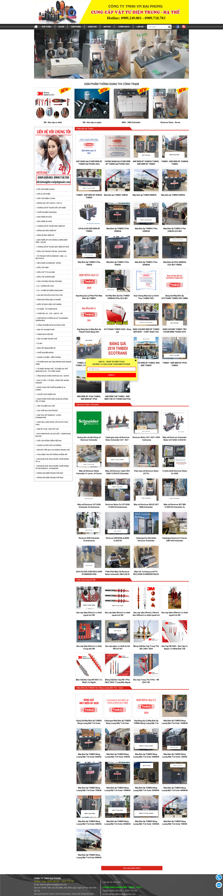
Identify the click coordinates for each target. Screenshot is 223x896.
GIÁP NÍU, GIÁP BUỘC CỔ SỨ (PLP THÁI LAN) (51, 423)
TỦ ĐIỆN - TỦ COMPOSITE (47, 309)
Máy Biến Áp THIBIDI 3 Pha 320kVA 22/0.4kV (174, 230)
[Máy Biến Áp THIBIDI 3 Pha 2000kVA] (146, 214)
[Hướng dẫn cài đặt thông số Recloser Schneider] (89, 422)
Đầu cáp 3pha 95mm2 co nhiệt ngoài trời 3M (117, 614)
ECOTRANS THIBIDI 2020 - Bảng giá (117, 330)
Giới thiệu (46, 27)
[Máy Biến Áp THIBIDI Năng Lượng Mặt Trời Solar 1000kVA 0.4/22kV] (117, 773)
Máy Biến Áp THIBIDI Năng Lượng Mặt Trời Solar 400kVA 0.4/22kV (89, 824)
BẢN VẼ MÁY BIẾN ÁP (45, 235)
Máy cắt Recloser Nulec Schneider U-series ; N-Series (89, 472)
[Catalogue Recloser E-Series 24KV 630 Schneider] (174, 523)
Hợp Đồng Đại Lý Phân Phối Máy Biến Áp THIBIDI (89, 297)
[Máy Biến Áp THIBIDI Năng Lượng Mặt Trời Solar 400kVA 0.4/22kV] (89, 806)
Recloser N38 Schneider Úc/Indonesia (89, 539)
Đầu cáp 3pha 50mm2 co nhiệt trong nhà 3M (89, 647)
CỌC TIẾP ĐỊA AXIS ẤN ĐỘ (47, 410)
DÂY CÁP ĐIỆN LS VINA (46, 198)
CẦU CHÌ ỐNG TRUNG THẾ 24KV (49, 281)
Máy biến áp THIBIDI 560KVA (173, 195)
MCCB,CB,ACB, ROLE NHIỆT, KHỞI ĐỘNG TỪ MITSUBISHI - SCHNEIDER (52, 467)
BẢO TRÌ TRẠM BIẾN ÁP (46, 348)
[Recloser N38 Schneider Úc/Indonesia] (89, 523)
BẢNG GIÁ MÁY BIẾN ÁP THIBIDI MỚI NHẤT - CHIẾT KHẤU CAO (146, 330)
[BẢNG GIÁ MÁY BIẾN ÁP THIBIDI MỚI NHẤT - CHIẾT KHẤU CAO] (146, 314)
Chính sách (123, 27)
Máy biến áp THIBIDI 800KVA (144, 195)
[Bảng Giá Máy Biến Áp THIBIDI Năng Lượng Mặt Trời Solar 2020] (89, 706)
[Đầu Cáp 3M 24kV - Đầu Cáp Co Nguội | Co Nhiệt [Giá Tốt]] (174, 631)
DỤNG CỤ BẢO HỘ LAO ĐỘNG (49, 445)
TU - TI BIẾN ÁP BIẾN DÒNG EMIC (50, 290)
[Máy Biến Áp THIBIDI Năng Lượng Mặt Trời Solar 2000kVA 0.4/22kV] (146, 739)
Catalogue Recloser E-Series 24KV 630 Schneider (174, 539)
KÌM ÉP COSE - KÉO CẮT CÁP (48, 429)
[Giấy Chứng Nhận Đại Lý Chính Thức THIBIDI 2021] (146, 281)
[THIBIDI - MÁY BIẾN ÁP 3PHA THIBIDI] (174, 348)
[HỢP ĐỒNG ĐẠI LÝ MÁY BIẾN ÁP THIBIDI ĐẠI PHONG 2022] (89, 146)
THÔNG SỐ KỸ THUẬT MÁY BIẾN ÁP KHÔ (53, 247)
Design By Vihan (87, 894)
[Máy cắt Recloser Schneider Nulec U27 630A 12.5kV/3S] (174, 422)
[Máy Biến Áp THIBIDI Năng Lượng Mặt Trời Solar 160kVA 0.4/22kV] (174, 739)
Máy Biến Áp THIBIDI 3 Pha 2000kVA (146, 230)
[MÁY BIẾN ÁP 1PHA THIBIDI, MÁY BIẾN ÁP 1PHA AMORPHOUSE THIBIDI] (89, 381)
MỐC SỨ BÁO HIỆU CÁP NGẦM (49, 304)
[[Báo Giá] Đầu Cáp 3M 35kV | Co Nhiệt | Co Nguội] (89, 665)
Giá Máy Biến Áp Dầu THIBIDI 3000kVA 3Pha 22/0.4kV (117, 297)
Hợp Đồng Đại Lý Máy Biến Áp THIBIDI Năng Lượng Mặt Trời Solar (146, 723)
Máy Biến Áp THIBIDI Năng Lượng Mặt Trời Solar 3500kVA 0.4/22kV (146, 790)
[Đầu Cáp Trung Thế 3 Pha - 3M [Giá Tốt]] (146, 665)
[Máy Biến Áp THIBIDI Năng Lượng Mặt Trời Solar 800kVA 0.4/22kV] (89, 840)
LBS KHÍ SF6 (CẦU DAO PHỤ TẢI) (50, 295)
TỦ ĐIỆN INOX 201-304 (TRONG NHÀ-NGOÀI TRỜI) (53, 363)
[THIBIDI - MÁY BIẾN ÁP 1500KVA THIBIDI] (174, 146)
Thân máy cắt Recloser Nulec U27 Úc (146, 472)
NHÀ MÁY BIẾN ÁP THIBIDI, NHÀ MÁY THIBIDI (146, 364)
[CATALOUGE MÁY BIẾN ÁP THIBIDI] (89, 214)
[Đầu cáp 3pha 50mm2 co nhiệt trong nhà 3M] (89, 631)
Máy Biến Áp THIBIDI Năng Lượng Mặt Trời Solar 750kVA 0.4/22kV (89, 790)
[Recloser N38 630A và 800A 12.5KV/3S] (117, 523)
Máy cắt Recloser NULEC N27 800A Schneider (146, 505)
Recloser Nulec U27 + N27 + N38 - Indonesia (146, 438)
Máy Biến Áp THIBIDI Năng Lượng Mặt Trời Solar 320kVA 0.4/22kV (117, 756)
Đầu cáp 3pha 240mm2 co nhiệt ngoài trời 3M (174, 614)
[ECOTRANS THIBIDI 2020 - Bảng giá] (117, 314)
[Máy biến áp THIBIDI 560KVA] (174, 180)
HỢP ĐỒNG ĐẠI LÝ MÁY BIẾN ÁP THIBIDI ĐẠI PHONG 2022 (89, 162)
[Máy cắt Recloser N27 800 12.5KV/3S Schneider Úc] (174, 490)
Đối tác (107, 27)
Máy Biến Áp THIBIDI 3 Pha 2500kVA (146, 263)
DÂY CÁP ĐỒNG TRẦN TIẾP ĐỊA (49, 440)
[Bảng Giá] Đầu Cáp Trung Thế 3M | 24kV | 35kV (146, 647)
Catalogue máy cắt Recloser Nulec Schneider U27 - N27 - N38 (117, 440)
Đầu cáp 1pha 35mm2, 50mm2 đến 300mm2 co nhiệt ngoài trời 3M (146, 615)
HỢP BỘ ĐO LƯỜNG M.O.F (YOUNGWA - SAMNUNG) (52, 319)
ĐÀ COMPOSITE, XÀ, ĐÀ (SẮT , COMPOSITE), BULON (53, 434)
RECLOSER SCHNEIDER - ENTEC (49, 263)
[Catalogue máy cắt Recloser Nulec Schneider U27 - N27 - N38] (117, 422)
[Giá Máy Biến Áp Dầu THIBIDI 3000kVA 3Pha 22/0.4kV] (117, 281)
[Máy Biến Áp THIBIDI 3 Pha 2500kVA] (146, 247)
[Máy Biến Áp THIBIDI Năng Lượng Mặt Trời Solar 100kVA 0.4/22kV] (174, 806)
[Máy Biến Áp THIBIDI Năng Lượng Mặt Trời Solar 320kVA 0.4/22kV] (117, 739)
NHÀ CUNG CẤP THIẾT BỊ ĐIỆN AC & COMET (50, 388)
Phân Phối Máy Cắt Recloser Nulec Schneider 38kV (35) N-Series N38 (117, 574)
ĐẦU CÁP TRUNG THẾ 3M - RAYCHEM (51, 251)
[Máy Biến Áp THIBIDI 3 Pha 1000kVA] (117, 214)
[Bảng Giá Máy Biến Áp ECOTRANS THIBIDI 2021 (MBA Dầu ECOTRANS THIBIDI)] (174, 281)
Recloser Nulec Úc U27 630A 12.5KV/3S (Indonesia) (117, 505)
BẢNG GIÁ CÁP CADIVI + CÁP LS (49, 203)
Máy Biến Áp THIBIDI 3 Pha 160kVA (89, 263)
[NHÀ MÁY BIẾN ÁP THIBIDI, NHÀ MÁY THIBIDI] (146, 348)
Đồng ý (111, 375)
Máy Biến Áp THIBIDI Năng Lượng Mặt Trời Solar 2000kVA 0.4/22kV (146, 756)
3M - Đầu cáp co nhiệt (53, 122)
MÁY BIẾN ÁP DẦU (44, 217)
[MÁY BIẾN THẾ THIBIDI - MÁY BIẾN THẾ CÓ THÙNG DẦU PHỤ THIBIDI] (117, 381)
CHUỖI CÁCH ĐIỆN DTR (46, 394)
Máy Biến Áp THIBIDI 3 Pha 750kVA (117, 263)
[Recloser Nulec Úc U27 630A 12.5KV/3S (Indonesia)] (117, 490)
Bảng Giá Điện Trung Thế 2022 (50, 477)
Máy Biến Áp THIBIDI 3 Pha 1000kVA (117, 230)
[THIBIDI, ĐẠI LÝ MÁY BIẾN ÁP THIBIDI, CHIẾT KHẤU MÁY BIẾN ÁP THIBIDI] (89, 348)
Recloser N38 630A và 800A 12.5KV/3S (117, 539)
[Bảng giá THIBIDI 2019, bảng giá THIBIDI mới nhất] (117, 348)
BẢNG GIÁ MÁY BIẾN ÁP (46, 230)
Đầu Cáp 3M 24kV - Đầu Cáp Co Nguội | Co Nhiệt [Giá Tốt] (175, 647)
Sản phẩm (76, 27)
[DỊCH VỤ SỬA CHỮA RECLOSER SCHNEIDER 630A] (89, 557)
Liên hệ (140, 27)
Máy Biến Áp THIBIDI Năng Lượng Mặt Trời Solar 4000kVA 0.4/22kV (175, 790)
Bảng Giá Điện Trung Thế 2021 (50, 473)
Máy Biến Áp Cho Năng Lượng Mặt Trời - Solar (51, 241)
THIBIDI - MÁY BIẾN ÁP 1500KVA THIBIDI (174, 162)
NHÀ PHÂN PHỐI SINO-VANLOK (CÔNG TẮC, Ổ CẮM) (51, 400)
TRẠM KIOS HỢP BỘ (45, 334)
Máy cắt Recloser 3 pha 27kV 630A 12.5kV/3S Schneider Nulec (117, 473)
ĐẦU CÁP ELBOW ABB (46, 277)
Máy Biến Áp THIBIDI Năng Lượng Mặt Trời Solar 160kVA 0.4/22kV (174, 756)
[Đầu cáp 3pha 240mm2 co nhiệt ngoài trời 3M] (174, 598)
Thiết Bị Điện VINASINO (47, 212)
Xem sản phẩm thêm (131, 868)
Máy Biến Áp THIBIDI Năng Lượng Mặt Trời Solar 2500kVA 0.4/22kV (117, 824)
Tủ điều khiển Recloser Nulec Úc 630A (174, 472)
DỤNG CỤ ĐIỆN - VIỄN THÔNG (49, 357)
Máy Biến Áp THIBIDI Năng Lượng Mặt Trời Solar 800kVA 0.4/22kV (89, 857)
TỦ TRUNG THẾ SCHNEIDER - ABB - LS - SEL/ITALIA (51, 257)
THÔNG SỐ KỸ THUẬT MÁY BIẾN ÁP (51, 226)
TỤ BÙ (39, 343)
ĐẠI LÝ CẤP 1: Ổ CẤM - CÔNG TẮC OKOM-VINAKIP (52, 381)
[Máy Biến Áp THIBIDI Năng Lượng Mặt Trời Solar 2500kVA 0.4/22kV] (117, 806)
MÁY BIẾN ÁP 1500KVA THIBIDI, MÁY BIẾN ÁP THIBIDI (146, 162)
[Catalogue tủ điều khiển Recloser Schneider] (146, 523)
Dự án (61, 27)
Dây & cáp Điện (43, 194)
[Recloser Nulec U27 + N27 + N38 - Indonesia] (146, 422)
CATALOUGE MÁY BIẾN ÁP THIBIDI (89, 230)
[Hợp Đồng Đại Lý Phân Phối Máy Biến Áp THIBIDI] (89, 281)
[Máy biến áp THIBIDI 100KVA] (117, 180)
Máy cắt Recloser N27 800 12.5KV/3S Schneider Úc (175, 505)
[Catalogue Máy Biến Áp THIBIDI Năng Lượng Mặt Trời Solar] (117, 706)
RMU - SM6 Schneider (131, 122)
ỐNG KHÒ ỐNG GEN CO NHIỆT (49, 299)
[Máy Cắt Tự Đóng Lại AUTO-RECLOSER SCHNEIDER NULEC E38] (146, 557)
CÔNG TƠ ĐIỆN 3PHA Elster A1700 (51, 325)
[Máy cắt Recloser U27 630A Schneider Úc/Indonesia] (89, 490)
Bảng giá (92, 27)
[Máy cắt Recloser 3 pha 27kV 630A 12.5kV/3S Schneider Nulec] (117, 456)
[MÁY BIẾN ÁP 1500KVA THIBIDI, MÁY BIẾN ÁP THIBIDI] (146, 146)
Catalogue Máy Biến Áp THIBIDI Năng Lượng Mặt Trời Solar (117, 722)
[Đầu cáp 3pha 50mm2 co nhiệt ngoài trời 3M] (89, 598)
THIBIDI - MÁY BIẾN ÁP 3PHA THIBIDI (174, 364)
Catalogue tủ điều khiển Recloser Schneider (146, 539)
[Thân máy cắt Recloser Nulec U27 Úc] (146, 456)
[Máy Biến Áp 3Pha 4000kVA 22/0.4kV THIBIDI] (174, 247)
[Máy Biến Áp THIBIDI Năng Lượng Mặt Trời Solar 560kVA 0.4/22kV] (89, 739)
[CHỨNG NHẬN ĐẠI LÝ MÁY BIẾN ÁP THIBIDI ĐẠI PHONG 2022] (117, 146)
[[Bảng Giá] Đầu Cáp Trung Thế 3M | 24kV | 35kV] (146, 631)
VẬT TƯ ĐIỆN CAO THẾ (46, 406)
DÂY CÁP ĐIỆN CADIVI (46, 189)
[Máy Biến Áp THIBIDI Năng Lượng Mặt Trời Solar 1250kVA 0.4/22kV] (146, 806)
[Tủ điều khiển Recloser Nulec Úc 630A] (174, 456)
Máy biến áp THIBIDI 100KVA (116, 195)
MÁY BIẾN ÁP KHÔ (44, 221)
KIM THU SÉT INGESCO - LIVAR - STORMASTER (48, 416)
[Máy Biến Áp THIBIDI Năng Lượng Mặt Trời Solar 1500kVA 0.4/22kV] (174, 706)
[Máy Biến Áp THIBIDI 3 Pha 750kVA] (117, 247)
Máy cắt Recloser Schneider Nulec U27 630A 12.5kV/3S (175, 438)
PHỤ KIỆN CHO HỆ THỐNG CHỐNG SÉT (52, 454)
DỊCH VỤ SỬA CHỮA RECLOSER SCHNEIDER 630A (89, 573)
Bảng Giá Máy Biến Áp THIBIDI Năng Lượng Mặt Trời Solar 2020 (89, 723)
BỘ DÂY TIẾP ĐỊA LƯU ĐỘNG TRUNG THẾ (53, 450)
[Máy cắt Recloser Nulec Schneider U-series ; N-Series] (89, 456)
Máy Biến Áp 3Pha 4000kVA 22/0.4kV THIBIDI (174, 263)
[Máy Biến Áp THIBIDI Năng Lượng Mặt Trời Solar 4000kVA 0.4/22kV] (174, 773)
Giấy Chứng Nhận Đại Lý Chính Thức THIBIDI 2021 (146, 297)
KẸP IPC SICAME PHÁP (46, 329)
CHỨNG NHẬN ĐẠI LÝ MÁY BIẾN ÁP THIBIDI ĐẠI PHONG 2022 (117, 162)
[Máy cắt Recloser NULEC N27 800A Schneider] (146, 490)
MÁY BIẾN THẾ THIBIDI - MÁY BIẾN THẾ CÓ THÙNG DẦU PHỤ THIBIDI (118, 399)
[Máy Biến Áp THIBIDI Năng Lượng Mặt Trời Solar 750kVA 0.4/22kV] (89, 773)
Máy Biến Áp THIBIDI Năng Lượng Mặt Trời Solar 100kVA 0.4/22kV (174, 824)
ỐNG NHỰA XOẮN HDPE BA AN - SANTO (53, 376)
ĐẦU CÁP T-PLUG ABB (46, 272)
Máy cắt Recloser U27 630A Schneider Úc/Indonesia (89, 505)
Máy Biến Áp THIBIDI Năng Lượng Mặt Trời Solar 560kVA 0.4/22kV (89, 756)
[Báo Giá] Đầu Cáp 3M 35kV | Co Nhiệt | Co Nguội (89, 681)
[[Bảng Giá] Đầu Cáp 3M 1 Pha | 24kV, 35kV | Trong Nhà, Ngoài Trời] (117, 665)
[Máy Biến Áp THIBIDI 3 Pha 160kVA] (89, 247)
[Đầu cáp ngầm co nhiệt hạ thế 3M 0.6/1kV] (117, 631)
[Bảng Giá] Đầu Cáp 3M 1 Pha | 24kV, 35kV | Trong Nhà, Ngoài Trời (117, 682)
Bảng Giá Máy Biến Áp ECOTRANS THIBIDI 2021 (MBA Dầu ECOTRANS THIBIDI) (175, 298)
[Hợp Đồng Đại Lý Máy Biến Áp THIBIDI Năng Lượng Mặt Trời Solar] (146, 706)
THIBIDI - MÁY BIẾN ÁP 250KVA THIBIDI (89, 196)
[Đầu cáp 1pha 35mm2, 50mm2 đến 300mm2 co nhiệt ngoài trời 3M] (146, 598)
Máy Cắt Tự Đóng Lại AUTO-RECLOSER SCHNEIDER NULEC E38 (146, 574)
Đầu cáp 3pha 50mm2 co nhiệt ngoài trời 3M (89, 614)
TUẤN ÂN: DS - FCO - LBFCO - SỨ (50, 313)
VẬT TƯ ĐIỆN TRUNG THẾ (47, 339)
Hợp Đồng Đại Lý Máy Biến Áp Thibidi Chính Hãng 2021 (89, 330)
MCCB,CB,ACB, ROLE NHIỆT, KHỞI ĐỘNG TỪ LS (52, 460)
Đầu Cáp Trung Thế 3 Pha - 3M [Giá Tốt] (146, 681)
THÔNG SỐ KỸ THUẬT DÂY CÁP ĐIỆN (51, 207)
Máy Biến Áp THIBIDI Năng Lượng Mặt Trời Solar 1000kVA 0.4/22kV (117, 790)
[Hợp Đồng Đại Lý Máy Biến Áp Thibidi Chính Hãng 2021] (89, 314)
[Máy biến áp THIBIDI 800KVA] (146, 180)
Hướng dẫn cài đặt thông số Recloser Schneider (89, 438)
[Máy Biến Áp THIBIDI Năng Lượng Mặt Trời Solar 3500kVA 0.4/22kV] (146, 773)
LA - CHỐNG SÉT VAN (45, 286)
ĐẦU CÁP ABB (43, 267)
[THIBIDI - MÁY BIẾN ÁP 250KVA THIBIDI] (89, 180)
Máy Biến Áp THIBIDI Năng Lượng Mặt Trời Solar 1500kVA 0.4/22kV (175, 723)
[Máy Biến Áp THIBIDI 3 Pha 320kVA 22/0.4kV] (174, 214)
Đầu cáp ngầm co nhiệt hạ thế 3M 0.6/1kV (117, 647)
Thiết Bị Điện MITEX (45, 352)
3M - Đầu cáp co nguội (92, 122)
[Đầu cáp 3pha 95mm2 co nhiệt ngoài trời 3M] (117, 598)
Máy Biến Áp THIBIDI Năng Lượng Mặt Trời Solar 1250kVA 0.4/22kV (146, 824)
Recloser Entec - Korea (170, 122)
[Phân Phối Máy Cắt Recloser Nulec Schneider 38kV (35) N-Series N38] (117, 557)
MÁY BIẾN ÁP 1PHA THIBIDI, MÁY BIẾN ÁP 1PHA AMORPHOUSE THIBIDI (89, 399)
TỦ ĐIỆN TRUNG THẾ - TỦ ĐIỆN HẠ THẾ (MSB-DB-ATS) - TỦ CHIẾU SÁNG (51, 369)
